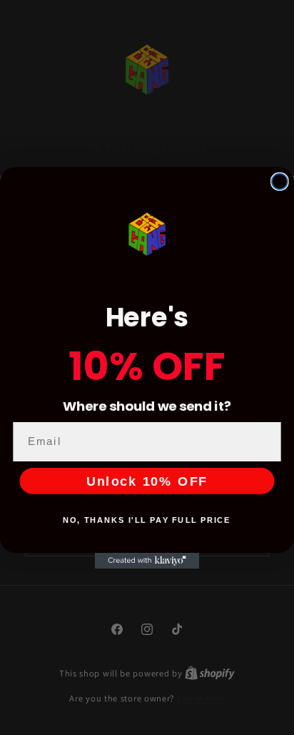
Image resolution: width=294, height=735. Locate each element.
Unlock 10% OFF (147, 481)
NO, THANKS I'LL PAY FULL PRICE (146, 519)
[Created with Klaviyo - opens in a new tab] (147, 561)
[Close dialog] (280, 181)
